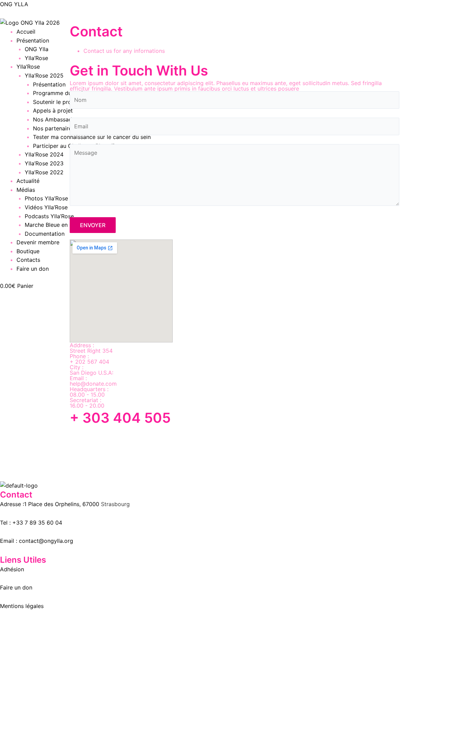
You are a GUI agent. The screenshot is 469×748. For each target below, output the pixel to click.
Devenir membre (37, 242)
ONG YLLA (14, 4)
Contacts (28, 259)
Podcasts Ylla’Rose (49, 216)
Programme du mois (59, 93)
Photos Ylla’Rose (46, 198)
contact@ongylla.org (46, 540)
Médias (25, 189)
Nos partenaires (54, 128)
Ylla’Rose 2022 (44, 172)
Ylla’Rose (36, 58)
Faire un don (32, 268)
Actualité (27, 180)
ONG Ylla (36, 49)
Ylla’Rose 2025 (44, 75)
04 (58, 522)
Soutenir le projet (55, 101)
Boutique (27, 251)
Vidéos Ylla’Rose (46, 207)
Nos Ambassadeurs (58, 119)
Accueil (25, 31)
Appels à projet (53, 110)
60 (49, 522)
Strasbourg (115, 504)
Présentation (32, 40)
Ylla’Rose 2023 (44, 163)
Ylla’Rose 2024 (44, 154)
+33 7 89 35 (28, 522)
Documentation (45, 233)
